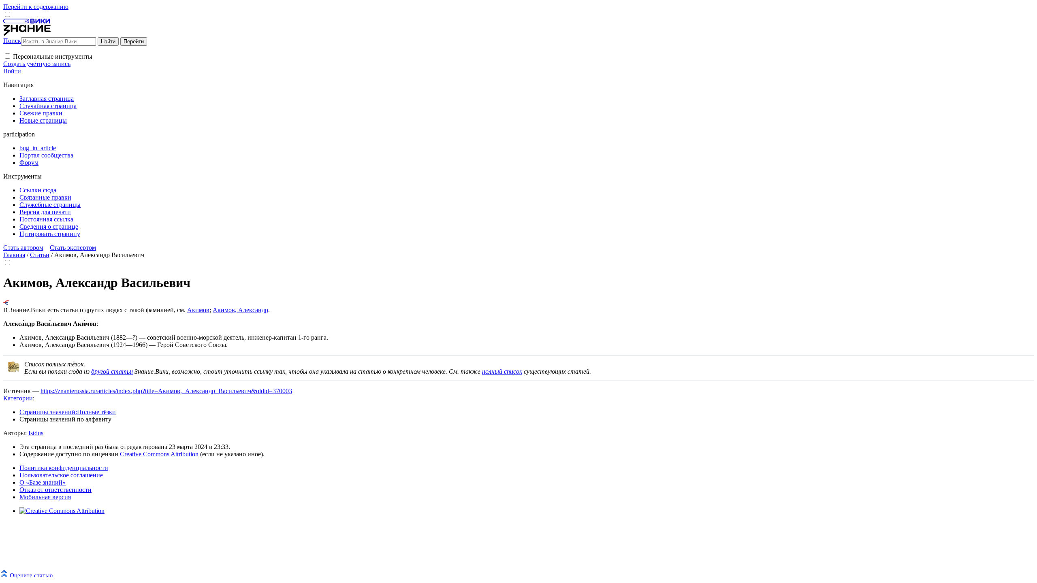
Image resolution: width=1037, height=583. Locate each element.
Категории (18, 398)
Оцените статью (31, 575)
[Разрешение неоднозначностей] (6, 302)
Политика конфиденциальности (63, 467)
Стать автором (23, 247)
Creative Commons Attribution (159, 454)
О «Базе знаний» (42, 482)
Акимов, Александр (240, 309)
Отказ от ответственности (55, 489)
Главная (14, 254)
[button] (7, 56)
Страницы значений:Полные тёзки (67, 412)
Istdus (35, 433)
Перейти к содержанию (35, 6)
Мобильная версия (45, 497)
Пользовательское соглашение (61, 475)
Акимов (198, 309)
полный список (502, 371)
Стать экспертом (73, 247)
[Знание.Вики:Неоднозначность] (14, 370)
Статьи (39, 254)
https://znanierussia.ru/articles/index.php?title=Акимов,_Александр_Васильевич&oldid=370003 (166, 390)
